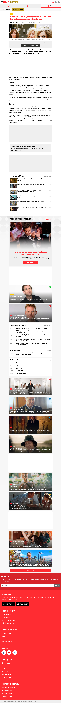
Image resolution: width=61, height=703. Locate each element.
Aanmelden (56, 585)
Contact (3, 666)
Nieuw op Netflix (6, 614)
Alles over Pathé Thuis (8, 620)
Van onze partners (6, 674)
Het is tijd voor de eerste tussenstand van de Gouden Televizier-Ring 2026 (30, 253)
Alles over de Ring (6, 642)
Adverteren (4, 672)
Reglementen (5, 636)
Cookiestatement (6, 693)
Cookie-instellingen (7, 696)
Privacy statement (6, 690)
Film (3, 9)
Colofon (3, 669)
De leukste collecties (7, 623)
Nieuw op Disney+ (6, 617)
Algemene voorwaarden (8, 687)
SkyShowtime (5, 663)
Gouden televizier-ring (18, 9)
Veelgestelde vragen (7, 633)
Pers (2, 639)
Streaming (8, 9)
